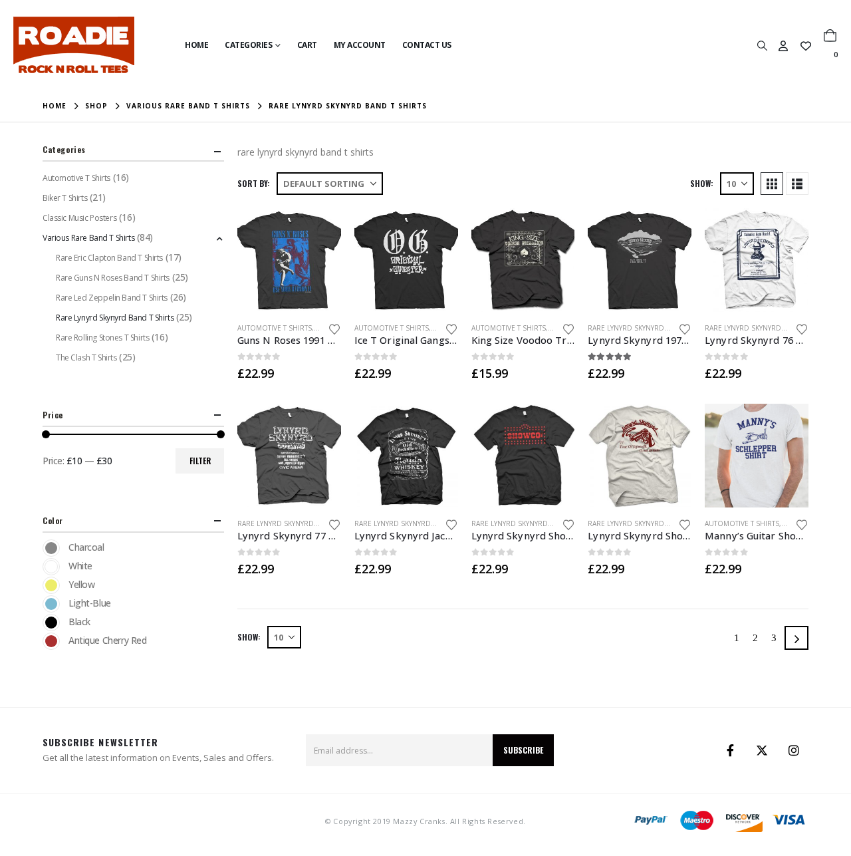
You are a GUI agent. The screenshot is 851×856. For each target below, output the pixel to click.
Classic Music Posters (79, 217)
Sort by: (253, 183)
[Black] (51, 623)
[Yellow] (51, 585)
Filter (200, 460)
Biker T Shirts (65, 198)
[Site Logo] (73, 45)
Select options (319, 230)
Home (196, 45)
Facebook (730, 750)
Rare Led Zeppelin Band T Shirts (112, 297)
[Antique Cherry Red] (51, 641)
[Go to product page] (289, 260)
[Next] (796, 638)
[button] (762, 45)
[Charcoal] (51, 548)
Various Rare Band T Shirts (88, 237)
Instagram (794, 750)
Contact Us (426, 45)
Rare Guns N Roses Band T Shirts (113, 277)
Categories (248, 45)
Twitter (762, 750)
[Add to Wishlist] (334, 328)
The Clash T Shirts (86, 357)
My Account (360, 45)
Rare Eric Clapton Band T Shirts (109, 257)
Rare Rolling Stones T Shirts (102, 337)
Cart (307, 45)
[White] (51, 567)
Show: (701, 183)
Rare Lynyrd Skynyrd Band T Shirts (651, 328)
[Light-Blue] (51, 604)
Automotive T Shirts (274, 328)
